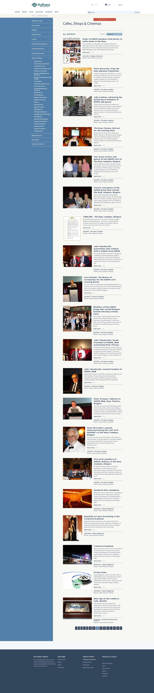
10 (90, 628)
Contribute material (89, 659)
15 (108, 628)
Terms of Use (106, 668)
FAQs (103, 666)
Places (31, 12)
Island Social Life (39, 86)
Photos (33, 16)
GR (96, 4)
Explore (17, 12)
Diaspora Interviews (40, 121)
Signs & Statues (39, 107)
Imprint (104, 671)
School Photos (39, 105)
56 (118, 628)
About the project (107, 663)
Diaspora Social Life (40, 71)
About (57, 12)
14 (104, 628)
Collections (39, 12)
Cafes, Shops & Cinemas (42, 64)
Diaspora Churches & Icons (42, 68)
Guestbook (86, 665)
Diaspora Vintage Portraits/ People (43, 78)
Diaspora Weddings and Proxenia (41, 74)
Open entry (86, 52)
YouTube (104, 676)
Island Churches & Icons (41, 84)
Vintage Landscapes (40, 112)
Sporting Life (38, 109)
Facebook (105, 673)
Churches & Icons (39, 66)
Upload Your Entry (103, 19)
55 (114, 628)
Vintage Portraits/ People (42, 114)
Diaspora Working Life (41, 119)
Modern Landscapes (40, 97)
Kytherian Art (38, 92)
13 (101, 628)
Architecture (38, 61)
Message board (87, 662)
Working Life (38, 117)
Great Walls (38, 81)
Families (24, 12)
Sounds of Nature (39, 129)
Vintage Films (38, 131)
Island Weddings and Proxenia (40, 89)
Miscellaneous (38, 95)
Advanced (137, 12)
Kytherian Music (39, 126)
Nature (36, 102)
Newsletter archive (88, 667)
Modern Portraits (39, 100)
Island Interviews (39, 124)
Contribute (48, 12)
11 (94, 628)
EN (92, 4)
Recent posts (62, 659)
